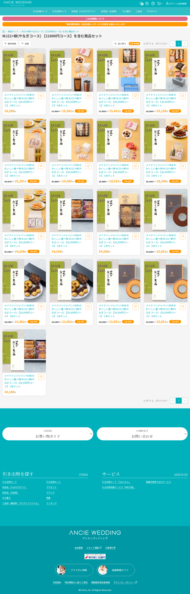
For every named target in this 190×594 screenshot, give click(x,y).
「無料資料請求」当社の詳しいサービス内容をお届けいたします (95, 24)
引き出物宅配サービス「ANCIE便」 (118, 487)
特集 (48, 497)
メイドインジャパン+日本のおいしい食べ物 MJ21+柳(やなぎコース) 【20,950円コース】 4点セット (67, 100)
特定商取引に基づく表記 (76, 582)
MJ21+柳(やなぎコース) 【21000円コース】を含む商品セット (50, 31)
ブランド (50, 492)
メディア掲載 (92, 547)
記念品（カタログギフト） (84, 11)
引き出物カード (40, 11)
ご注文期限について (95, 18)
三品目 (139, 11)
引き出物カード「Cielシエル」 (116, 481)
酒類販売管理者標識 (100, 582)
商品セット (13, 31)
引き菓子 (127, 11)
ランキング (51, 503)
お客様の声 (110, 547)
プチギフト (152, 11)
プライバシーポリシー (123, 582)
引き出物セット (59, 11)
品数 (27, 43)
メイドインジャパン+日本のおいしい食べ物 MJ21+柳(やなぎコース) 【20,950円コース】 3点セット (67, 170)
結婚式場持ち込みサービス (158, 481)
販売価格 (12, 43)
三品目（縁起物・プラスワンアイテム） (21, 503)
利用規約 (57, 582)
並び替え (128, 43)
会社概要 (79, 547)
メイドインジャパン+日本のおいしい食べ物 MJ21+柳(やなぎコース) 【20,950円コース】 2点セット (19, 100)
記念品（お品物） (109, 11)
